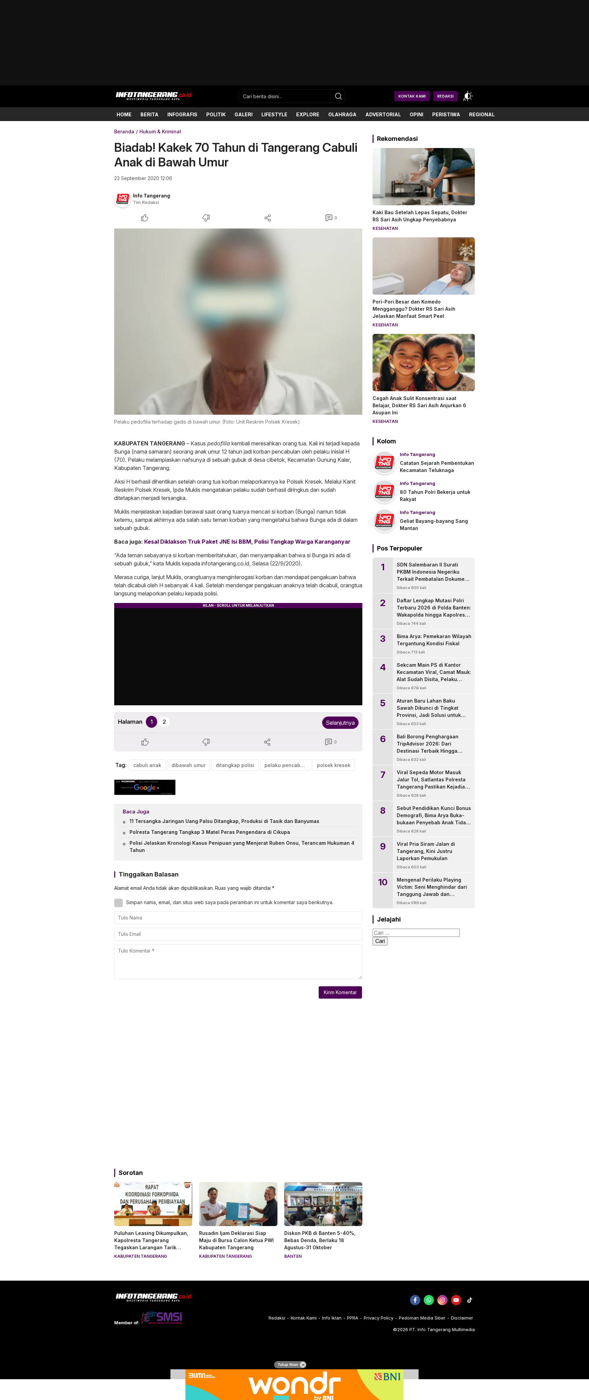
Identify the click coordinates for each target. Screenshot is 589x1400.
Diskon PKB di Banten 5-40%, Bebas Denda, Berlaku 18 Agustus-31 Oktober (320, 1240)
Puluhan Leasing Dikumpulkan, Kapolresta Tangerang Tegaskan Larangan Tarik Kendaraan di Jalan (151, 1243)
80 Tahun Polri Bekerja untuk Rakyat (435, 495)
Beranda (124, 131)
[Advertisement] (294, 82)
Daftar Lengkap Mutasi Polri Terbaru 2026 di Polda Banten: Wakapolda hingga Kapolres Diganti (434, 611)
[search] (338, 96)
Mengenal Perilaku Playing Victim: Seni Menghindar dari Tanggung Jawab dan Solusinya (432, 890)
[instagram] (442, 1300)
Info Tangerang (151, 195)
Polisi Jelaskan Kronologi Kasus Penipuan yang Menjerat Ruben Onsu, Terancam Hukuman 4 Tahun (242, 846)
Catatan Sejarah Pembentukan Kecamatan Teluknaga (437, 466)
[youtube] (456, 1300)
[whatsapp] (429, 1300)
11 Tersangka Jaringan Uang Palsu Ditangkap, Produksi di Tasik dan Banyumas (224, 821)
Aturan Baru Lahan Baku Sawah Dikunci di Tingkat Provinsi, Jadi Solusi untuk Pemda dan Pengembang (429, 711)
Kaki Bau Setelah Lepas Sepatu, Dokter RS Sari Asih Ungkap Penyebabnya (420, 215)
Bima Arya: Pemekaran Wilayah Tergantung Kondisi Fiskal (434, 639)
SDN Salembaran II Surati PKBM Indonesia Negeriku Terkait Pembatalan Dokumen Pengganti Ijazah (432, 575)
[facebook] (415, 1300)
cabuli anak (147, 765)
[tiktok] (470, 1300)
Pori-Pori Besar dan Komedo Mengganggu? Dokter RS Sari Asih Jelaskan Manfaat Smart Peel (414, 309)
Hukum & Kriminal (160, 131)
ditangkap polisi (235, 765)
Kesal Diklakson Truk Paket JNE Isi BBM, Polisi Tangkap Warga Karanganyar (247, 541)
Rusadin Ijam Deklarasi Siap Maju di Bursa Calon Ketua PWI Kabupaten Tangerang (236, 1240)
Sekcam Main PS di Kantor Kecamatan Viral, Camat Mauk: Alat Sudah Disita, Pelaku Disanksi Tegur (434, 675)
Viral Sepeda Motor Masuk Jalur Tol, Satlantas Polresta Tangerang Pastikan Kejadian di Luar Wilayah (432, 783)
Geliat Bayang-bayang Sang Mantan (434, 524)
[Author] (122, 198)
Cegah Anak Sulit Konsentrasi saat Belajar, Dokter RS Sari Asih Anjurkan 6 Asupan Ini (419, 405)
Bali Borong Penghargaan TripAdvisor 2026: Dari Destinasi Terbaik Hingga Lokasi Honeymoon (427, 747)
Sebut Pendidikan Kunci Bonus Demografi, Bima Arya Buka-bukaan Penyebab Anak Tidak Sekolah (434, 818)
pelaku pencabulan (288, 765)
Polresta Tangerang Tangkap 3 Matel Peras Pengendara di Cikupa (210, 832)
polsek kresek (333, 765)
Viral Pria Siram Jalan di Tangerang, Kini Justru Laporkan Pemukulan (426, 851)
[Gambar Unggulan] (238, 322)
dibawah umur (188, 765)
